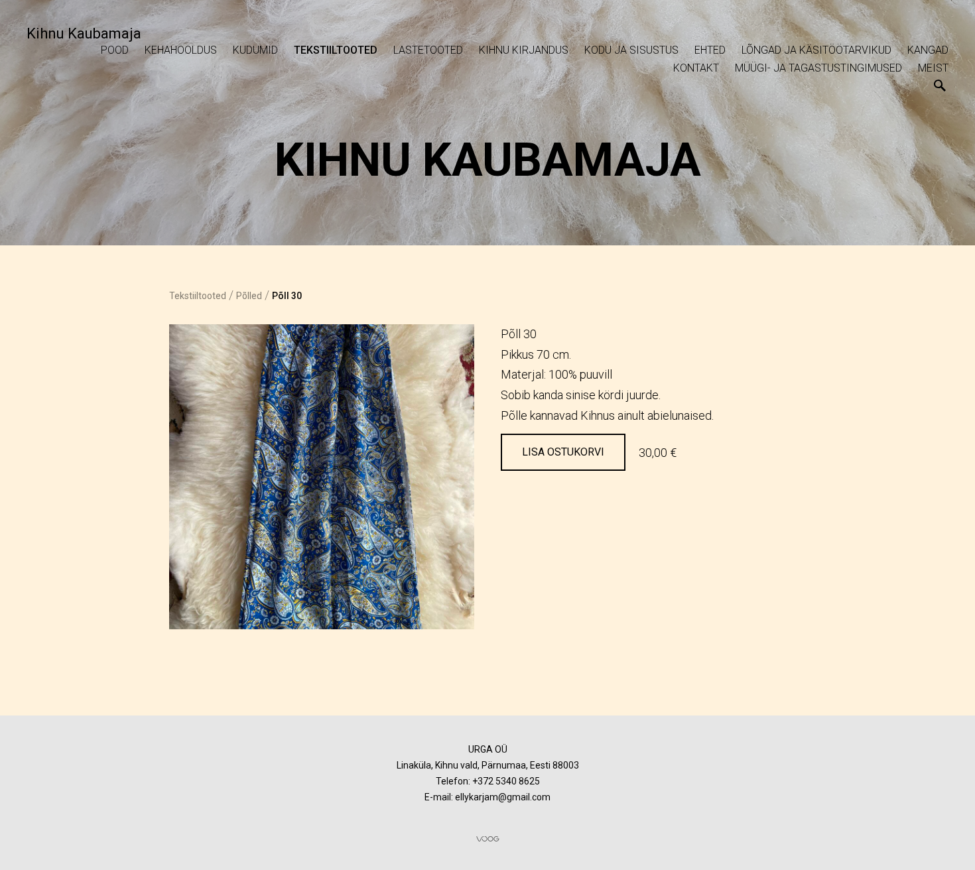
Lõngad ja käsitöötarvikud (816, 50)
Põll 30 (287, 295)
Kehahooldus (181, 50)
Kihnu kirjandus (523, 50)
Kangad (927, 50)
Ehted (710, 50)
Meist (933, 68)
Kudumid (255, 50)
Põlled (249, 295)
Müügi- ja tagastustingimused (818, 68)
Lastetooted (428, 50)
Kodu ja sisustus (631, 50)
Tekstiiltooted (335, 50)
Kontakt (696, 68)
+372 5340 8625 (506, 781)
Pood (115, 50)
